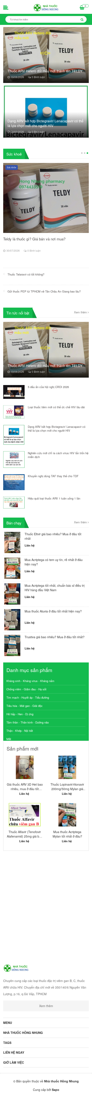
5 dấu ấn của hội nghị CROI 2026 (48, 387)
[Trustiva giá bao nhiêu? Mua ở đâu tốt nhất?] (12, 645)
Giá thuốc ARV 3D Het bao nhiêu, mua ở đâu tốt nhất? (25, 786)
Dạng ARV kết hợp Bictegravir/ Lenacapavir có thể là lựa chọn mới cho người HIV (45, 123)
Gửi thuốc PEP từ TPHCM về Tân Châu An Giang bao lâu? (44, 291)
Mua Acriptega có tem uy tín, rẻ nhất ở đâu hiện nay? (54, 562)
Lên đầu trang (48, 1099)
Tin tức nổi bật (17, 312)
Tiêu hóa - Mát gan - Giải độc (24, 706)
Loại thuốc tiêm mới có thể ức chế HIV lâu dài (56, 407)
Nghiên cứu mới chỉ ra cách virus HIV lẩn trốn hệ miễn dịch (58, 455)
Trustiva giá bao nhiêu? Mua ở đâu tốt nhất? (55, 637)
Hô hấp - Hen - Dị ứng (19, 714)
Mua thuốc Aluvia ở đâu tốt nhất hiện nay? (53, 611)
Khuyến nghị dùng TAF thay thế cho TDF (53, 476)
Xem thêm (81, 312)
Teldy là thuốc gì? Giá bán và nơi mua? (34, 238)
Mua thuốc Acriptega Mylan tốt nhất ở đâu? (67, 834)
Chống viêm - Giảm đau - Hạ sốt (26, 689)
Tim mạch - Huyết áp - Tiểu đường (27, 697)
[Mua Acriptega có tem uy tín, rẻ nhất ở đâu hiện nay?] (12, 568)
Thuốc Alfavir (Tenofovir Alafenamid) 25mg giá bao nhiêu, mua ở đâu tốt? (25, 834)
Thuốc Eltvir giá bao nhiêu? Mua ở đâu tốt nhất (53, 536)
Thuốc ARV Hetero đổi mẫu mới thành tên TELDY (45, 71)
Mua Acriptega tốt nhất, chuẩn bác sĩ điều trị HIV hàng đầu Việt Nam (55, 587)
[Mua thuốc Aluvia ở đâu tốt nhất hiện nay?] (12, 619)
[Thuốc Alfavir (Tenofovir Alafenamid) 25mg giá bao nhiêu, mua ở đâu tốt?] (25, 814)
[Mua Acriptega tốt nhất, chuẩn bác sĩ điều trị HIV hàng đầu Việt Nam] (12, 593)
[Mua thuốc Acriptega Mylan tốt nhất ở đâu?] (67, 814)
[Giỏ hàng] (82, 7)
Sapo (55, 1089)
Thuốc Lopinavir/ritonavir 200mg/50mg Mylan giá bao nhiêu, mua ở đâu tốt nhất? (67, 786)
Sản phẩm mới (22, 748)
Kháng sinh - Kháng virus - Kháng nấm (30, 681)
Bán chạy (13, 522)
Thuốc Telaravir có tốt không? (25, 274)
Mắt (8, 739)
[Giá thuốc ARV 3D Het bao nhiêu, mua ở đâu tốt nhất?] (25, 767)
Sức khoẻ (14, 154)
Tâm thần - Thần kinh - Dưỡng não (27, 722)
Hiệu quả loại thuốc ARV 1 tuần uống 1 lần (54, 498)
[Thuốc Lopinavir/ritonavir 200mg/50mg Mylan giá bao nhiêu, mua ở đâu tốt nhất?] (67, 767)
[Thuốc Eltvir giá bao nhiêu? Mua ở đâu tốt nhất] (12, 542)
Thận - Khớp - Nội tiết (19, 731)
